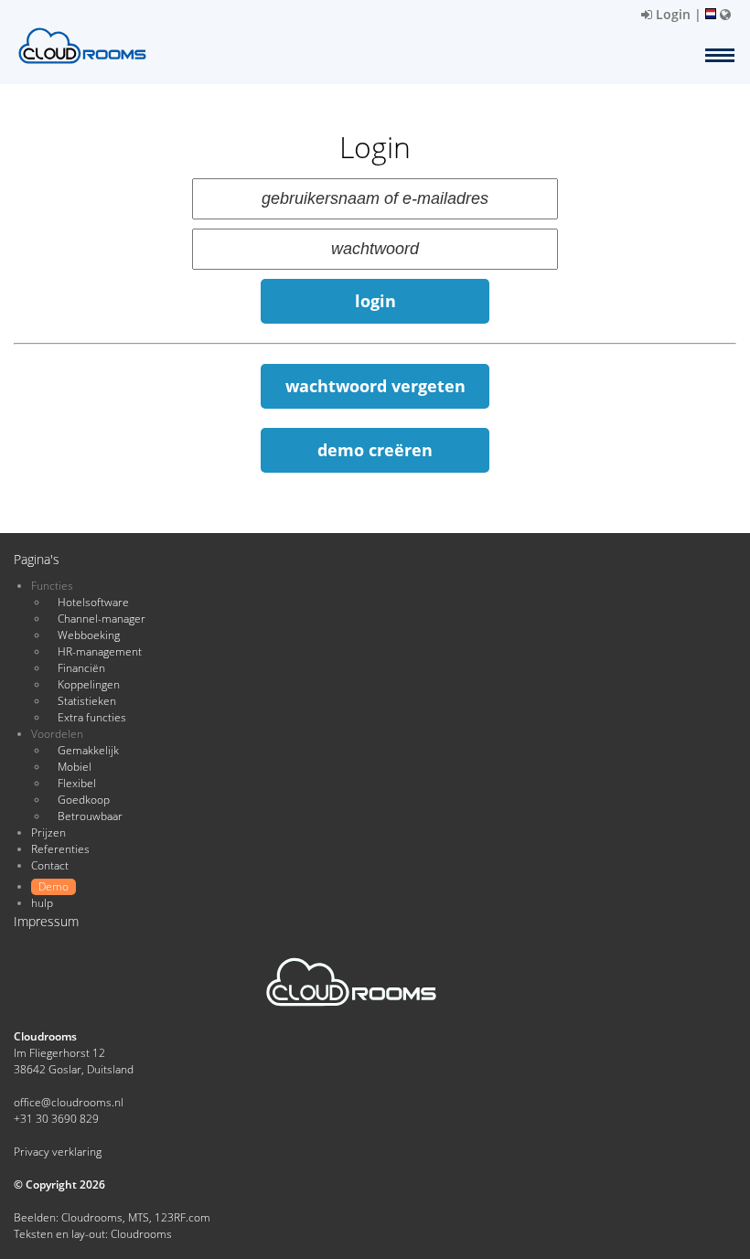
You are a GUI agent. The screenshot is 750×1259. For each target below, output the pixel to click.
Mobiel (74, 766)
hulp (42, 903)
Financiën (81, 668)
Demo (53, 886)
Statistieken (87, 701)
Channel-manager (101, 618)
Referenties (60, 849)
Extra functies (92, 717)
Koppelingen (89, 684)
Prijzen (48, 832)
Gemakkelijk (88, 750)
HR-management (100, 651)
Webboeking (89, 635)
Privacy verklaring (58, 1151)
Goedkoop (84, 799)
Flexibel (77, 783)
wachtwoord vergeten (375, 386)
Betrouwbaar (90, 816)
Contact (50, 865)
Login (671, 14)
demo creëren (375, 450)
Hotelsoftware (93, 602)
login (375, 301)
